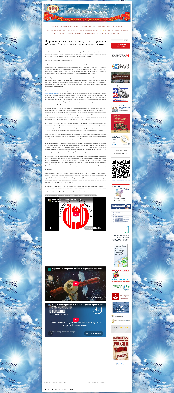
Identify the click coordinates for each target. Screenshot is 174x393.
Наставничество (114, 33)
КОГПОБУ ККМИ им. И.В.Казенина (59, 389)
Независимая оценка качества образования (90, 33)
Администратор (51, 47)
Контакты (69, 33)
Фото (62, 33)
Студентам (125, 30)
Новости (119, 26)
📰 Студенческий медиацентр (103, 26)
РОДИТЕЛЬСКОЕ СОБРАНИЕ (97, 382)
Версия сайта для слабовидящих (121, 45)
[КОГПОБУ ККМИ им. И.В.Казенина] (87, 13)
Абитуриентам (73, 30)
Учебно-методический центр (55, 30)
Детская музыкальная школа (90, 30)
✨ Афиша (106, 30)
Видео (56, 33)
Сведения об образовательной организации (75, 26)
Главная (55, 26)
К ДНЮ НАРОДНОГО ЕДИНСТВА (55, 382)
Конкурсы (115, 30)
